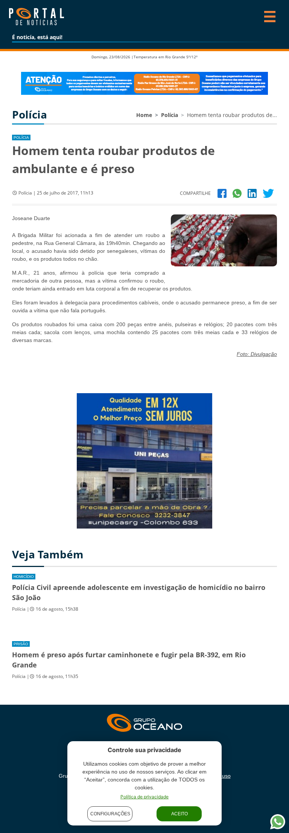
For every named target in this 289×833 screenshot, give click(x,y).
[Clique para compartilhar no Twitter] (268, 193)
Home (144, 115)
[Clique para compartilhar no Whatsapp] (237, 193)
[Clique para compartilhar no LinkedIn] (252, 193)
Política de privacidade (144, 797)
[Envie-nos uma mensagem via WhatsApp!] (277, 821)
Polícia (169, 115)
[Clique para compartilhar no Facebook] (222, 193)
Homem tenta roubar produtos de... (232, 115)
